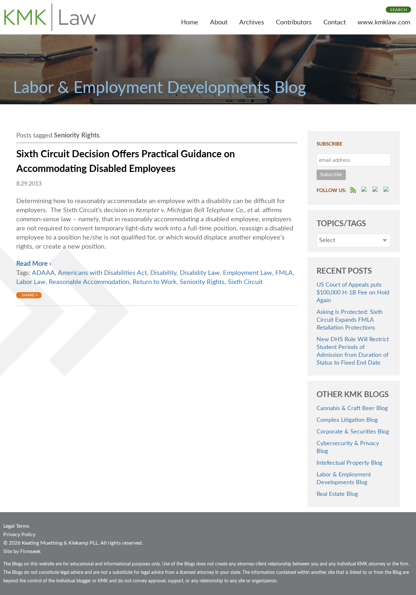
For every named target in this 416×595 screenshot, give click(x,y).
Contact (334, 22)
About (219, 22)
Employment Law (247, 273)
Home (189, 22)
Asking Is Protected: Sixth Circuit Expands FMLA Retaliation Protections (350, 320)
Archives (251, 22)
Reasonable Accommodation (89, 282)
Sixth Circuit (245, 282)
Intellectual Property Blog (349, 463)
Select (327, 240)
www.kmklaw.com (384, 22)
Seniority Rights (202, 282)
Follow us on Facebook (365, 190)
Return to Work (154, 282)
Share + (30, 295)
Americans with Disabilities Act (102, 273)
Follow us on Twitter (376, 190)
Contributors (294, 22)
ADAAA (43, 273)
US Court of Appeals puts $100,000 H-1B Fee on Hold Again (353, 293)
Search (398, 10)
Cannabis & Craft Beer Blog (352, 408)
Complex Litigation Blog (347, 420)
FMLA (284, 273)
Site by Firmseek (22, 551)
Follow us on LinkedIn (387, 190)
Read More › (33, 264)
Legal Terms (16, 526)
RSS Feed (353, 190)
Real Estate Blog (337, 494)
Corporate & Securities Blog (353, 432)
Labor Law (31, 282)
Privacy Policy (19, 534)
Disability (163, 273)
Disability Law (200, 273)
